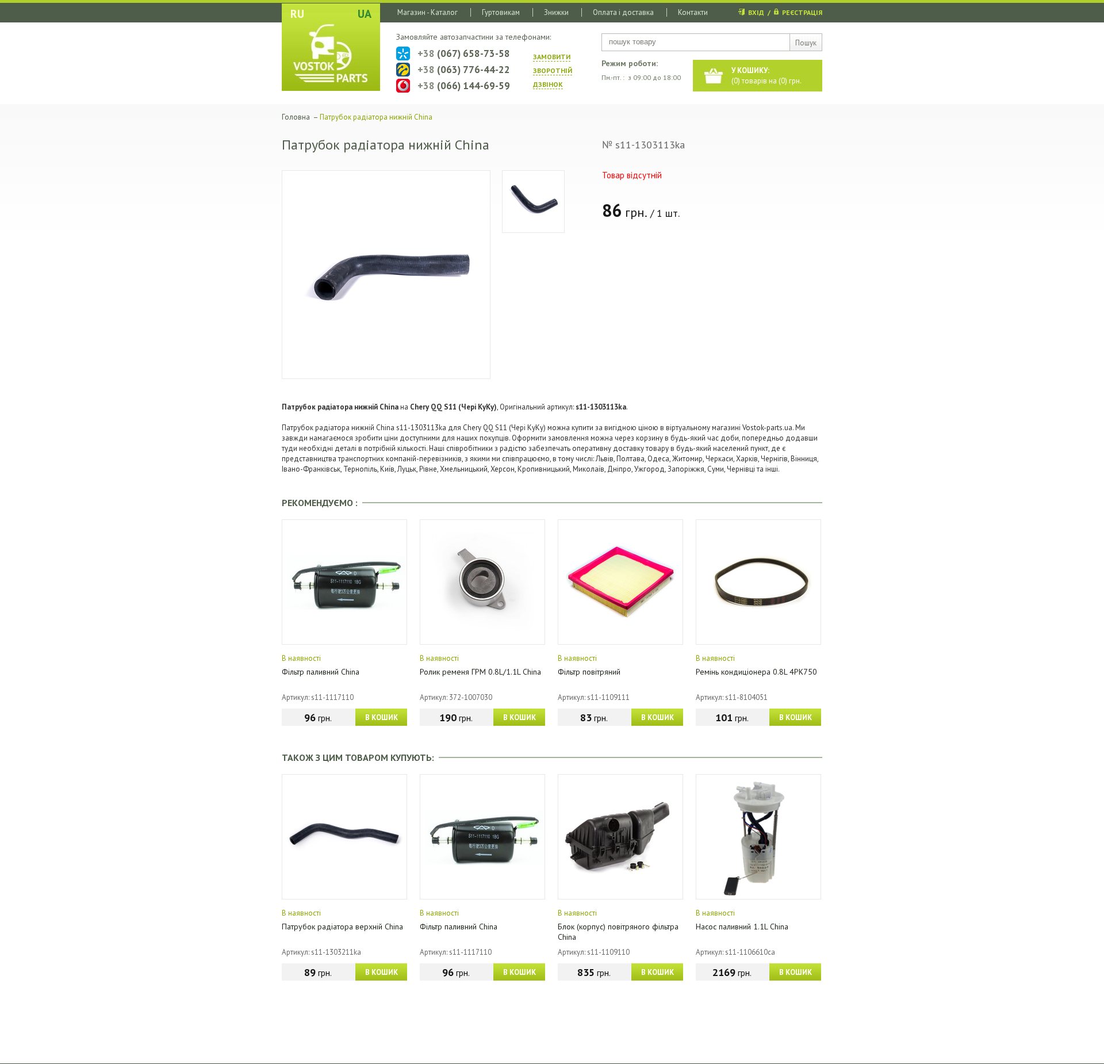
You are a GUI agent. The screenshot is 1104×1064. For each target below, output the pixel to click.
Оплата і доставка (623, 12)
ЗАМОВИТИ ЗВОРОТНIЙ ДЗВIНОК (552, 70)
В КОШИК (381, 717)
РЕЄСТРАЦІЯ (802, 12)
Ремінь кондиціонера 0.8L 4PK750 (756, 672)
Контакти (693, 12)
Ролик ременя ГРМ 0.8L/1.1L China (480, 672)
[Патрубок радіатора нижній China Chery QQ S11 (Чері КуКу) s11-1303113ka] (386, 274)
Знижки (556, 12)
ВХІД (756, 12)
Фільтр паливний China (320, 672)
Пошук (805, 43)
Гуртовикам (501, 12)
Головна (296, 117)
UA (364, 14)
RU (297, 14)
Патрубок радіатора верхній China (342, 926)
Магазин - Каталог (427, 12)
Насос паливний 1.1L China (742, 926)
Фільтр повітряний (589, 672)
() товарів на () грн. (766, 76)
